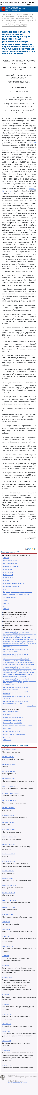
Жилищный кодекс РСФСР (12, 720)
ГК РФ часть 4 (8, 577)
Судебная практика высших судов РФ (16, 612)
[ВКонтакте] (28, 549)
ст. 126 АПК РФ (6, 1041)
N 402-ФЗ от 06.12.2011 (8, 829)
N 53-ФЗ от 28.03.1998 (8, 907)
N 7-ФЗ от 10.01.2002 (8, 815)
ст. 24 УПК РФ (6, 1031)
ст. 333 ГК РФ (6, 922)
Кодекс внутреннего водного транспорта (17, 592)
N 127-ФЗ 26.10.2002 (8, 878)
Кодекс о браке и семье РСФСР (14, 734)
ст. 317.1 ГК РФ (6, 929)
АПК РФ (6, 558)
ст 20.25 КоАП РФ (7, 946)
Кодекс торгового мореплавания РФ (16, 594)
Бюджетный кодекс (10, 561)
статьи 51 (32, 142)
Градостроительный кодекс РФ (14, 583)
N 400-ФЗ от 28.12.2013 (9, 749)
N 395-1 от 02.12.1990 (8, 914)
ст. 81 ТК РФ (5, 956)
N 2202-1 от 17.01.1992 (8, 871)
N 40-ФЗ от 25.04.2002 (9, 764)
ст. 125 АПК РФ (6, 1065)
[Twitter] (30, 549)
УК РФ (5, 606)
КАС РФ (6, 589)
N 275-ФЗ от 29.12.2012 (8, 786)
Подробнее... (31, 706)
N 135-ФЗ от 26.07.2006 (9, 837)
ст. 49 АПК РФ (6, 1050)
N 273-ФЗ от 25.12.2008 (9, 800)
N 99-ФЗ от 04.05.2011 (8, 844)
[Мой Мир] (35, 549)
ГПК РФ (6, 580)
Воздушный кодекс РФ (11, 566)
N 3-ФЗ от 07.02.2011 (8, 822)
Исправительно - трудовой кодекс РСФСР (17, 726)
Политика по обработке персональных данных (17, 1082)
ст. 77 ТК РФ (5, 1004)
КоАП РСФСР (7, 728)
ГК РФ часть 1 (7, 569)
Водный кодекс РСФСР (11, 711)
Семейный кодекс (9, 597)
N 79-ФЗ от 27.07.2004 (8, 779)
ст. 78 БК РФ (5, 965)
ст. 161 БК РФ (5, 995)
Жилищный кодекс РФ (11, 586)
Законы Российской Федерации (14, 614)
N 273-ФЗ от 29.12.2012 (8, 771)
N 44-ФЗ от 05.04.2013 (8, 893)
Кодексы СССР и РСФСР (11, 709)
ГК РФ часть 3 (8, 575)
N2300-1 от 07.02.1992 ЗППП (10, 793)
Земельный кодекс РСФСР (12, 723)
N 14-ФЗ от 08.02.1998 (8, 854)
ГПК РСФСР (7, 714)
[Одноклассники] (32, 549)
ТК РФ (5, 600)
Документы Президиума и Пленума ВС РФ (18, 629)
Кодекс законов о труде (11, 731)
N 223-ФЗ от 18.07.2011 (8, 861)
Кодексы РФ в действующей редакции (16, 555)
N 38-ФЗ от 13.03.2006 (8, 808)
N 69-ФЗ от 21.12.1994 (8, 757)
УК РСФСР (6, 737)
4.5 (10, 191)
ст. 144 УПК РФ (6, 1014)
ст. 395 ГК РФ (6, 936)
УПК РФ (6, 609)
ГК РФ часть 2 (8, 572)
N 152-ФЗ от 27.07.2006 (9, 885)
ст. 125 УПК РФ (6, 1024)
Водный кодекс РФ (10, 563)
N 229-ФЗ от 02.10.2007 (9, 900)
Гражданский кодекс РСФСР (13, 717)
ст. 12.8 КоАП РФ (7, 978)
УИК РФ (6, 603)
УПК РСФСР (7, 740)
